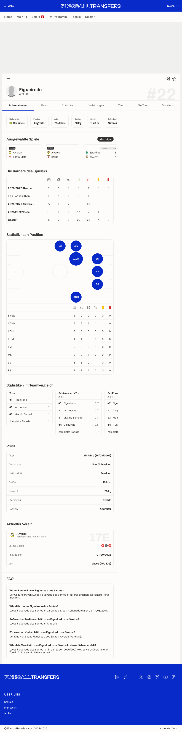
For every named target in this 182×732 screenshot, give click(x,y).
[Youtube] (165, 677)
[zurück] (8, 78)
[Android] (117, 677)
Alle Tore (143, 105)
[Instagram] (149, 677)
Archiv (8, 713)
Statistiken (68, 105)
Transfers (167, 105)
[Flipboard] (173, 677)
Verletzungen (96, 105)
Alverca (23, 93)
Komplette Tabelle (19, 421)
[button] (9, 6)
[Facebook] (141, 677)
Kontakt (8, 701)
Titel (120, 105)
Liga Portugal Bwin (19, 195)
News (44, 105)
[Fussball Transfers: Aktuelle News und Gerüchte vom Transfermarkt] (91, 6)
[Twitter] (157, 677)
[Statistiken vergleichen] (168, 79)
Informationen (18, 105)
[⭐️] (174, 79)
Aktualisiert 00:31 (169, 728)
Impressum (10, 707)
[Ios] (125, 677)
